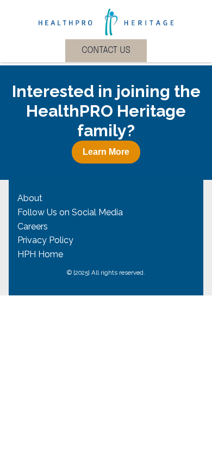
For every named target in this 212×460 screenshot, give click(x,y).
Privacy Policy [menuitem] (45, 240)
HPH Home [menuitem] (40, 254)
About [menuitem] (29, 198)
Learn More (106, 151)
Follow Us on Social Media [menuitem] (70, 212)
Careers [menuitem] (32, 226)
